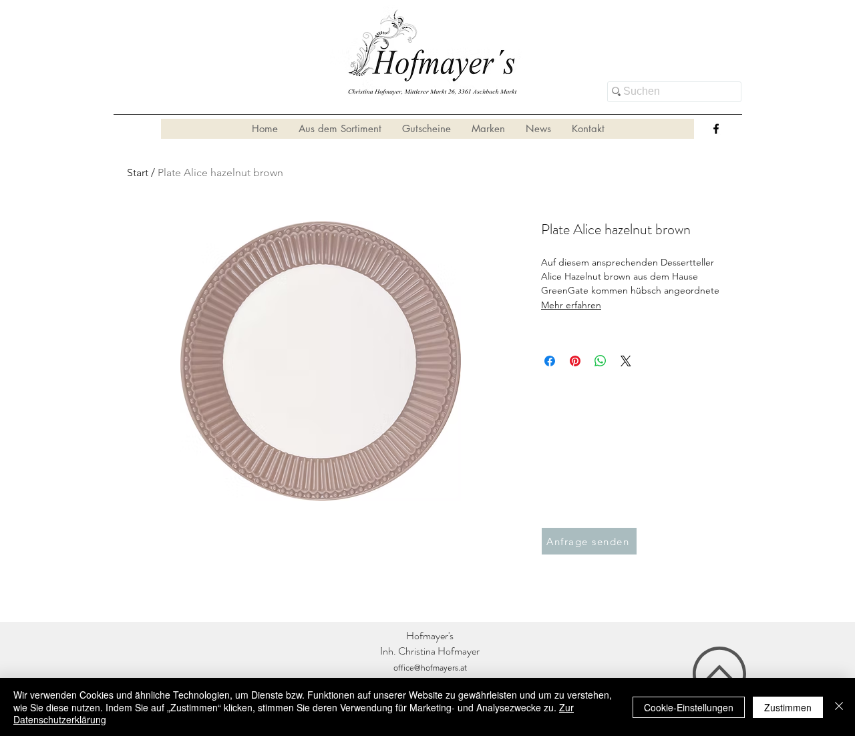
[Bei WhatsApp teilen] (600, 361)
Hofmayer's (430, 635)
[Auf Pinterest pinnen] (575, 361)
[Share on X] (626, 361)
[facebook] (716, 128)
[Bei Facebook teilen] (550, 361)
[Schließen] (839, 707)
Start (137, 172)
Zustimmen (788, 707)
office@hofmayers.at (430, 668)
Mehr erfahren (571, 305)
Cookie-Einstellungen (688, 707)
